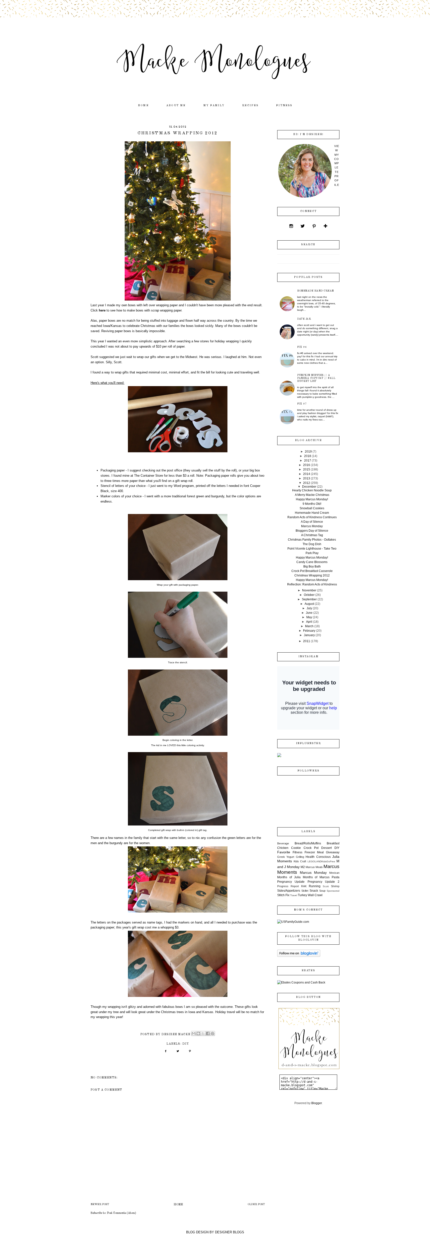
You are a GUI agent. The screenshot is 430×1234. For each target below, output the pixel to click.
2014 (306, 474)
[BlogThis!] (198, 1033)
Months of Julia (289, 877)
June (309, 613)
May (309, 617)
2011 (306, 641)
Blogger (316, 1103)
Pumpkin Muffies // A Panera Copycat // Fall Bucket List (316, 378)
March (309, 626)
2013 (306, 478)
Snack (314, 890)
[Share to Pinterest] (212, 1033)
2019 (308, 451)
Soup (322, 890)
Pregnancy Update (291, 881)
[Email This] (193, 1033)
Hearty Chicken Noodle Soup (312, 490)
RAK (304, 886)
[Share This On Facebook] (166, 1052)
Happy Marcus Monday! (312, 499)
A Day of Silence (312, 521)
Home (143, 105)
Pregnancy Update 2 (324, 881)
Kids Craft (300, 861)
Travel (293, 895)
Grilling (300, 856)
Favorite (283, 852)
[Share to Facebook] (207, 1033)
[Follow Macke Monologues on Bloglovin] (298, 956)
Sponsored (333, 890)
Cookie (296, 848)
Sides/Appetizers (288, 890)
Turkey (302, 895)
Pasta (335, 877)
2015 (306, 469)
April (309, 621)
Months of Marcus (316, 877)
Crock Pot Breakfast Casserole (312, 571)
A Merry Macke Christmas (312, 495)
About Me (176, 105)
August (309, 604)
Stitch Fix (283, 895)
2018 (307, 456)
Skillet (304, 890)
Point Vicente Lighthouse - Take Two (311, 548)
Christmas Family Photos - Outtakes (312, 539)
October (309, 595)
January (309, 635)
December (309, 486)
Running (315, 886)
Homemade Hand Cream (315, 291)
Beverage (283, 843)
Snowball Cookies (312, 508)
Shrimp (335, 886)
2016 (306, 465)
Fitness (284, 105)
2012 (306, 483)
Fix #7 (302, 404)
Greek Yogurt (285, 856)
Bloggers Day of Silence (312, 530)
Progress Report (288, 886)
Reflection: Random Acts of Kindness (312, 584)
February (309, 630)
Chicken (282, 848)
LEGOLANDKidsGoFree (321, 861)
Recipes (250, 105)
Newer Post (100, 1204)
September (309, 599)
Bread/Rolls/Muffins (308, 843)
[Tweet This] (178, 1052)
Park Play (312, 553)
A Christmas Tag (312, 535)
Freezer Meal (314, 852)
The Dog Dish (312, 544)
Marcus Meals (314, 867)
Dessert (326, 848)
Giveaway (332, 852)
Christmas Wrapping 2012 (312, 575)
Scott (326, 886)
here (103, 310)
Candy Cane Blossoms (311, 562)
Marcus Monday (312, 526)
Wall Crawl (315, 895)
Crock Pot (311, 848)
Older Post (256, 1204)
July (309, 608)
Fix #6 (302, 347)
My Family (214, 105)
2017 (307, 460)
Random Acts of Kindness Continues (312, 517)
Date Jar (304, 319)
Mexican (334, 872)
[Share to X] (203, 1033)
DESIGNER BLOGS (229, 1232)
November (309, 590)
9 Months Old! (312, 504)
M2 (303, 867)
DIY (185, 1043)
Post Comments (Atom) (121, 1213)
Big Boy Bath (312, 566)
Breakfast (333, 843)
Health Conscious (318, 857)
